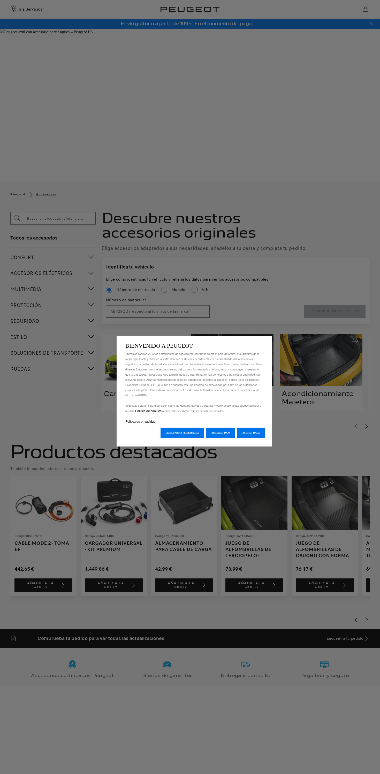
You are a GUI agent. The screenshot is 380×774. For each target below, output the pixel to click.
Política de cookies (148, 410)
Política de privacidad (140, 421)
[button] (182, 433)
